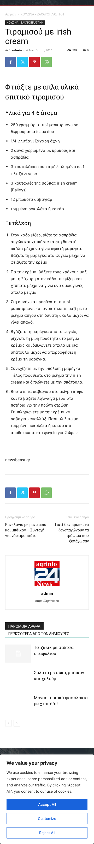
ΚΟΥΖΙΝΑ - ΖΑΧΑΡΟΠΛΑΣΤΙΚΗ (42, 14)
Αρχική (10, 14)
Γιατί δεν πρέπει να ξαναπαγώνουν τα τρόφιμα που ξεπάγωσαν (72, 532)
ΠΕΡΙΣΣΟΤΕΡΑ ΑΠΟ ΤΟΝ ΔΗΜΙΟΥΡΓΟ (38, 634)
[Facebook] (10, 62)
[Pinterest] (34, 62)
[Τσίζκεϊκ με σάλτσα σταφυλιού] (18, 654)
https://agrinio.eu (47, 601)
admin (17, 50)
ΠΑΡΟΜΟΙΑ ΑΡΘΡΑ (24, 626)
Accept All (47, 804)
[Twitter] (22, 62)
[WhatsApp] (46, 62)
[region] (47, 799)
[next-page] (17, 723)
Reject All (47, 832)
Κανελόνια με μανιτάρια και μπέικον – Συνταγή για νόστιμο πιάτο (25, 530)
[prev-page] (8, 723)
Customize (47, 818)
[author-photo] (47, 586)
